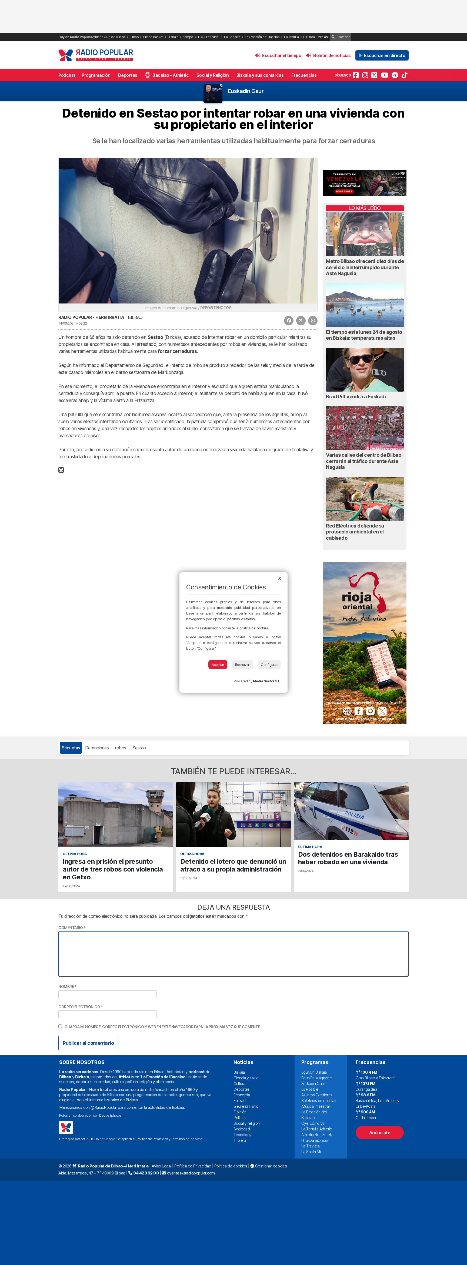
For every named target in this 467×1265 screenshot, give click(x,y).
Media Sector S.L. (267, 681)
